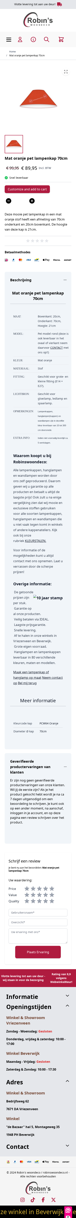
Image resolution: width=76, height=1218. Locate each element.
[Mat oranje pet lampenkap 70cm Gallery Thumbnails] (14, 144)
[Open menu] (8, 39)
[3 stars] (39, 889)
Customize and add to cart (27, 189)
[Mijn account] (20, 39)
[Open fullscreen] (38, 99)
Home (12, 51)
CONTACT (56, 347)
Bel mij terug (27, 683)
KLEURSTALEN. (35, 541)
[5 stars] (52, 889)
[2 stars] (33, 889)
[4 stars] (45, 889)
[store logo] (38, 19)
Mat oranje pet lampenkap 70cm (27, 55)
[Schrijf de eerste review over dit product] (38, 241)
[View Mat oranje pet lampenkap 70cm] (14, 144)
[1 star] (27, 889)
